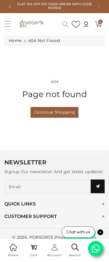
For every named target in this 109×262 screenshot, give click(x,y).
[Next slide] (99, 6)
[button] (10, 25)
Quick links (20, 204)
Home (15, 40)
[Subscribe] (98, 186)
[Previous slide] (9, 6)
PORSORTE (41, 237)
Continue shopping (54, 112)
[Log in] (86, 24)
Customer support (30, 216)
